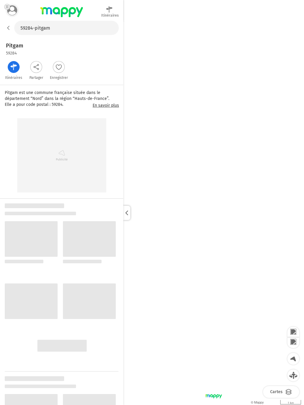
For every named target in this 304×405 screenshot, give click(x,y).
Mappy (61, 17)
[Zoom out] (293, 342)
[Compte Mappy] (12, 10)
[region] (213, 213)
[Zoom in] (293, 332)
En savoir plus (106, 105)
